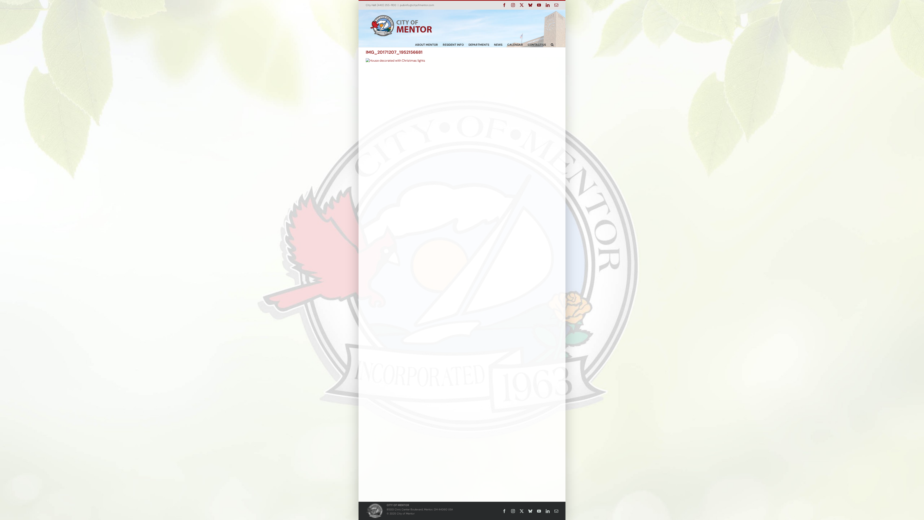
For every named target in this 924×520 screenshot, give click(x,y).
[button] (552, 44)
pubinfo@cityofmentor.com (417, 5)
